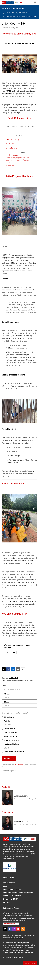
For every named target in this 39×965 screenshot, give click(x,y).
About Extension (9, 883)
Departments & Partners (12, 889)
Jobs (5, 886)
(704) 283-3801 (10, 16)
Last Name (6, 702)
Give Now (6, 902)
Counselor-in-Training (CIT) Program (18, 160)
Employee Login (30, 963)
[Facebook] (10, 929)
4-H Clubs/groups (12, 155)
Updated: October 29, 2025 (10, 28)
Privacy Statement (16, 938)
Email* (4, 686)
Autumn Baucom (21, 796)
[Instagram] (14, 929)
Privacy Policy (11, 771)
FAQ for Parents (11, 148)
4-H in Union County (12, 140)
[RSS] (23, 929)
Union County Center (13, 8)
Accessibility (18, 957)
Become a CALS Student (12, 896)
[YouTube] (18, 929)
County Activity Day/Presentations (17, 158)
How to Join (10, 144)
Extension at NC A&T (10, 899)
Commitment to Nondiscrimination (22, 935)
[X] (5, 929)
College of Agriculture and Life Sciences (18, 892)
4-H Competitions (12, 165)
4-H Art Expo (10, 163)
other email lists (19, 764)
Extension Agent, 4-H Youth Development (25, 799)
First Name (6, 694)
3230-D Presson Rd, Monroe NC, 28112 (17, 13)
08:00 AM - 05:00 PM (28, 16)
